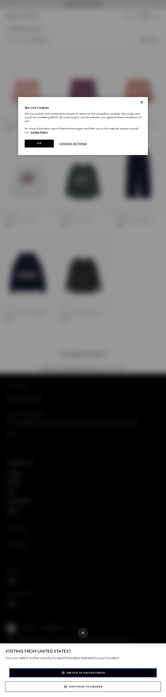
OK (39, 143)
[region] (83, 126)
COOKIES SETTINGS (73, 143)
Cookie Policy (39, 132)
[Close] (83, 633)
